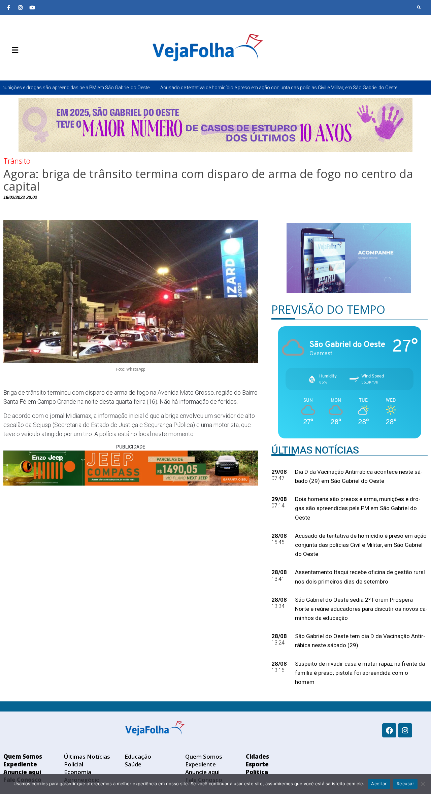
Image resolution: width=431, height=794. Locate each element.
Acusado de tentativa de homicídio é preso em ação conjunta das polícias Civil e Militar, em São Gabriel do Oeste (220, 87)
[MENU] (13, 50)
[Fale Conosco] (39, 66)
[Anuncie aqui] (29, 66)
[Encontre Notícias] (419, 7)
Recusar (405, 783)
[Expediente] (18, 66)
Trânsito (16, 161)
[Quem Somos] (8, 66)
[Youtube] (32, 7)
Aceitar (379, 783)
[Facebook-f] (8, 7)
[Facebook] (389, 730)
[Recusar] (422, 784)
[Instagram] (20, 7)
